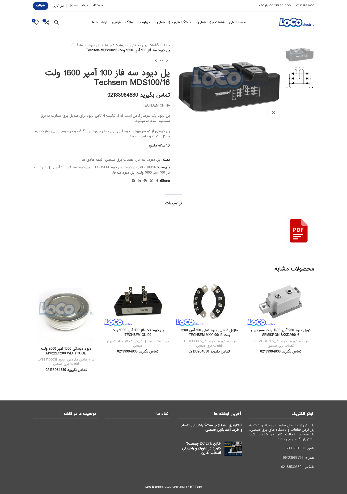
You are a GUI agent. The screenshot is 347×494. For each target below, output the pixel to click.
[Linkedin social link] (139, 181)
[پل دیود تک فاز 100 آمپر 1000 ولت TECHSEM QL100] (137, 302)
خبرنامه (40, 5)
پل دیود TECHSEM (107, 167)
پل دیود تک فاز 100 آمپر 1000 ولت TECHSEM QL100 (138, 332)
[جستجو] (56, 22)
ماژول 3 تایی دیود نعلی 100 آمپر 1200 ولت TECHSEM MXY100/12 (209, 332)
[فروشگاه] (161, 61)
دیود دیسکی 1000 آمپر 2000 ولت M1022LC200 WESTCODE (66, 351)
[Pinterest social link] (145, 181)
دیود (283, 341)
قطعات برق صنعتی (144, 45)
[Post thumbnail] (233, 449)
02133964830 (295, 448)
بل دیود (131, 167)
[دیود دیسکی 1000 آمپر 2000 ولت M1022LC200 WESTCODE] (66, 311)
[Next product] (156, 61)
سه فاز (79, 45)
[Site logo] (296, 22)
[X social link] (151, 181)
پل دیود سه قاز (123, 173)
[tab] (173, 201)
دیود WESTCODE (52, 359)
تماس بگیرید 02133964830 (138, 95)
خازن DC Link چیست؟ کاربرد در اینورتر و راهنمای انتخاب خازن (201, 448)
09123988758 (293, 458)
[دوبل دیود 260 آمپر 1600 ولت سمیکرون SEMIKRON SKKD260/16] (280, 302)
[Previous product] (167, 61)
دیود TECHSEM (194, 341)
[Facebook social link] (157, 181)
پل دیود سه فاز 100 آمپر (72, 167)
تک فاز (129, 341)
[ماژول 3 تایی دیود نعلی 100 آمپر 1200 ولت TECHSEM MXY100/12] (209, 302)
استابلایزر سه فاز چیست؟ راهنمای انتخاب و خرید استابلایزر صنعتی (211, 427)
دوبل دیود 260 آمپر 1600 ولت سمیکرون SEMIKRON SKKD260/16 (281, 332)
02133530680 (291, 467)
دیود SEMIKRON (266, 341)
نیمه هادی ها (115, 45)
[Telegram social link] (133, 181)
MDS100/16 (148, 167)
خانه (166, 45)
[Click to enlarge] (273, 112)
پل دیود (94, 45)
